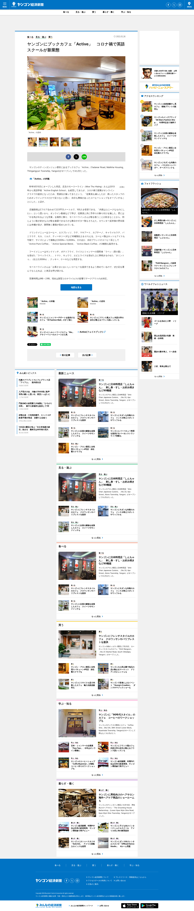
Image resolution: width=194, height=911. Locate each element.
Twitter (174, 5)
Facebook (168, 5)
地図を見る (76, 287)
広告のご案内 (93, 884)
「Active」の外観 (40, 178)
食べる (66, 12)
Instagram (180, 5)
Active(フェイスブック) (91, 332)
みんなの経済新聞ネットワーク (48, 906)
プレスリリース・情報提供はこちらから (130, 877)
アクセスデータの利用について (100, 880)
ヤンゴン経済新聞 (27, 4)
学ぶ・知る (126, 12)
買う (94, 12)
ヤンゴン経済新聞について (98, 877)
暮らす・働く (109, 12)
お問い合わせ (120, 880)
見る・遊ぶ (81, 12)
